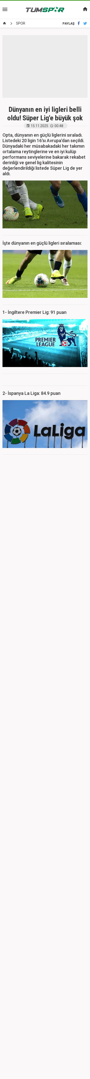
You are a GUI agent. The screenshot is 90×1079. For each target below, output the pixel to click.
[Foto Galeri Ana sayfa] (4, 23)
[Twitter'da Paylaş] (85, 23)
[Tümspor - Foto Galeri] (45, 9)
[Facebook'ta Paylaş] (79, 23)
